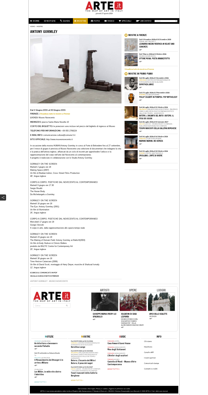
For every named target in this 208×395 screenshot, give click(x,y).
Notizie (51, 21)
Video (110, 21)
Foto (97, 21)
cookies (105, 389)
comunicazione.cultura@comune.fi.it (59, 135)
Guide (66, 21)
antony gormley (39, 281)
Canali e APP (149, 352)
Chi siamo (148, 341)
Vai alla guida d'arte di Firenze (44, 276)
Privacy (98, 389)
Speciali (126, 21)
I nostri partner (150, 358)
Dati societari (82, 389)
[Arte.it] (104, 6)
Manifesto (148, 347)
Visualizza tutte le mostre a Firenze (55, 114)
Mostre (81, 21)
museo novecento (58, 281)
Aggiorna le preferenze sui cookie (119, 389)
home (32, 26)
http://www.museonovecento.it (59, 139)
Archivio (146, 21)
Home (36, 21)
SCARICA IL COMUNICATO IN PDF (43, 273)
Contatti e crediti (150, 369)
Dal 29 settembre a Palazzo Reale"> (48, 358)
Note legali (91, 389)
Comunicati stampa (151, 363)
